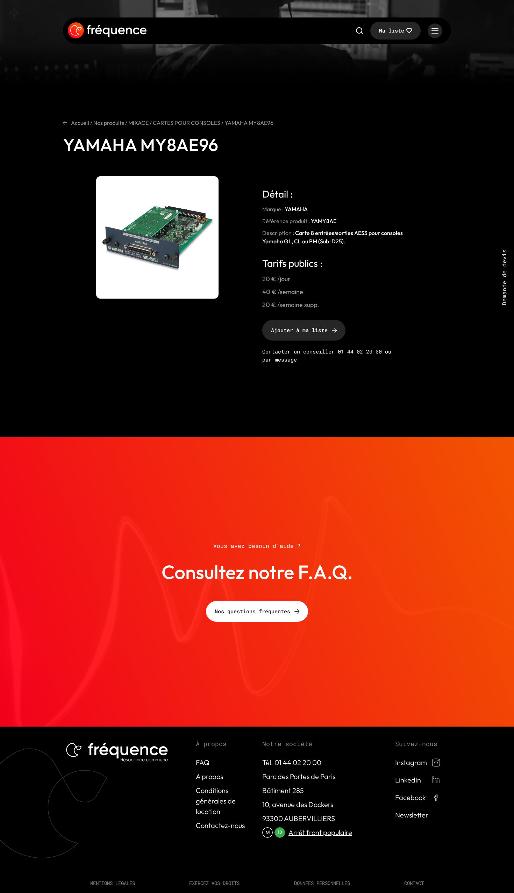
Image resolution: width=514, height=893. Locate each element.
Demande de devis (504, 277)
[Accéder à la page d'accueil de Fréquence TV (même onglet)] (107, 30)
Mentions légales (112, 883)
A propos (209, 776)
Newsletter (411, 814)
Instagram (411, 762)
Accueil (80, 122)
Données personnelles (322, 883)
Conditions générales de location (216, 801)
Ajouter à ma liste (299, 330)
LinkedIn (408, 780)
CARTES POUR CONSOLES (186, 122)
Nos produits (108, 122)
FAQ (202, 762)
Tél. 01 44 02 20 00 (291, 762)
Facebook (410, 797)
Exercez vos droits (214, 883)
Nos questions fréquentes (252, 611)
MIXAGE (138, 122)
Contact (414, 883)
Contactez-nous (220, 825)
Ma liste (391, 30)
